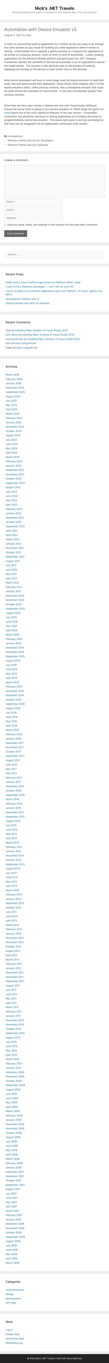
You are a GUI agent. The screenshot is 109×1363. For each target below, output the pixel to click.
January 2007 (13, 1219)
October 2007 (14, 1180)
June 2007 (12, 1197)
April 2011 (11, 1003)
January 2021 (13, 591)
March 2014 (12, 890)
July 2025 (11, 400)
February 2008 (14, 1163)
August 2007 (13, 1189)
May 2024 (11, 448)
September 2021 (15, 556)
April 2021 (11, 578)
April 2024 (11, 452)
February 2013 (14, 929)
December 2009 (15, 1072)
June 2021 (11, 569)
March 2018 (12, 730)
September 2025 (15, 392)
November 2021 (15, 548)
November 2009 (15, 1076)
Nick (8, 330)
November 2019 (15, 652)
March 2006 (13, 1262)
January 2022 (13, 543)
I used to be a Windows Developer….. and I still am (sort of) (39, 286)
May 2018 (11, 721)
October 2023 (14, 478)
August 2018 (13, 708)
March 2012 (12, 959)
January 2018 (13, 738)
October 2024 (14, 431)
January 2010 (13, 1067)
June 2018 (11, 717)
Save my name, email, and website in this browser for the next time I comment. (52, 224)
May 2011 (11, 998)
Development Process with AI (22, 299)
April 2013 (11, 920)
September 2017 (15, 756)
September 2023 (15, 483)
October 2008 (14, 1132)
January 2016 (13, 807)
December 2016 (15, 786)
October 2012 (13, 946)
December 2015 (15, 812)
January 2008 (13, 1167)
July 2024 (11, 439)
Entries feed (12, 1334)
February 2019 (14, 686)
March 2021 (12, 582)
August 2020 (13, 613)
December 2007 (15, 1171)
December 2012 (15, 937)
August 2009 (13, 1089)
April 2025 (11, 409)
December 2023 (15, 470)
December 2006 (15, 1223)
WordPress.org (14, 1343)
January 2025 (13, 422)
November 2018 (15, 695)
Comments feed (15, 1338)
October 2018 (13, 699)
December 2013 (15, 903)
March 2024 (12, 457)
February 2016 (14, 803)
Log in (9, 1329)
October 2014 (13, 859)
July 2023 (11, 491)
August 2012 (13, 951)
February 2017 (14, 777)
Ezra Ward (11, 334)
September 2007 (15, 1184)
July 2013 (11, 911)
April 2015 (11, 838)
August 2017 (13, 760)
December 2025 (15, 387)
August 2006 (13, 1241)
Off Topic (11, 1302)
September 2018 (15, 704)
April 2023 (11, 504)
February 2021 (14, 587)
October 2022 (13, 522)
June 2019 (12, 669)
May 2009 (11, 1102)
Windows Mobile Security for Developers (31, 140)
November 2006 (15, 1228)
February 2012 (14, 963)
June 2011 (11, 994)
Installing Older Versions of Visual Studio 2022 (41, 330)
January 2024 (13, 465)
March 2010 (12, 1059)
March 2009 (13, 1111)
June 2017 (11, 764)
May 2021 (11, 574)
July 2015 (11, 825)
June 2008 (12, 1145)
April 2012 (11, 955)
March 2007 (12, 1210)
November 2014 (15, 855)
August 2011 (13, 985)
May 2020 (11, 626)
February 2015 (14, 847)
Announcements (15, 1289)
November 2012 (15, 942)
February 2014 (14, 894)
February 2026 (14, 379)
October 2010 (13, 1029)
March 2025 (12, 413)
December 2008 (15, 1124)
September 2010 (15, 1033)
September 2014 (15, 864)
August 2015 (13, 821)
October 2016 (13, 790)
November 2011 (15, 977)
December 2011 (14, 972)
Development (15, 136)
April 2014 (11, 885)
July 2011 (11, 989)
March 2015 (12, 842)
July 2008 (11, 1141)
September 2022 (15, 526)
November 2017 (15, 747)
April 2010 (11, 1054)
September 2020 (15, 608)
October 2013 (13, 907)
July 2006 (11, 1245)
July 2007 (11, 1193)
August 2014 (13, 868)
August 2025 (13, 396)
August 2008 (13, 1137)
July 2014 (11, 873)
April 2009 (12, 1106)
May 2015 (11, 833)
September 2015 (15, 816)
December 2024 (15, 426)
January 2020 (13, 643)
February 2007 (14, 1215)
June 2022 (12, 530)
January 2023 (13, 513)
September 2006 (15, 1236)
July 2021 (11, 565)
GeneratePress (74, 1358)
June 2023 (12, 496)
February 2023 (14, 509)
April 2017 (11, 773)
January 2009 (14, 1119)
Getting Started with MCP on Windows (28, 303)
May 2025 (11, 405)
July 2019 (11, 665)
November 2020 (15, 600)
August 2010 (13, 1037)
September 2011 (15, 981)
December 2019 (15, 647)
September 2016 (15, 795)
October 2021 (13, 552)
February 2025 (14, 418)
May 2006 (11, 1254)
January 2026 (13, 383)
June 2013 (12, 916)
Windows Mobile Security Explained (28, 144)
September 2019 (15, 656)
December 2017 (15, 743)
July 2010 (11, 1041)
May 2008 (11, 1150)
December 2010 (15, 1020)
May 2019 (11, 673)
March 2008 (12, 1158)
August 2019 (13, 660)
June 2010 (12, 1046)
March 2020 (12, 634)
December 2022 (15, 517)
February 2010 (14, 1063)
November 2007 (15, 1176)
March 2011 (12, 1007)
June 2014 (12, 877)
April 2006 (12, 1258)
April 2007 (11, 1206)
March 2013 (12, 925)
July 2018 (11, 712)
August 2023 (13, 487)
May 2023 (11, 500)
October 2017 (13, 751)
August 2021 (13, 561)
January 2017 (13, 782)
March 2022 (12, 539)
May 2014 (11, 881)
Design (9, 1294)
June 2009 (12, 1098)
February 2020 (14, 639)
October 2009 (14, 1080)
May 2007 (11, 1202)
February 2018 (14, 734)
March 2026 (12, 374)
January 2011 (13, 1015)
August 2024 (13, 435)
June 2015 (11, 829)
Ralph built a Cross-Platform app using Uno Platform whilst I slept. (43, 282)
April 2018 (11, 725)
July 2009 (11, 1093)
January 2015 (13, 851)
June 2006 (12, 1249)
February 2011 (14, 1011)
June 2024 (12, 444)
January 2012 (13, 968)
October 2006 (14, 1232)
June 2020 (12, 621)
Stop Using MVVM (25, 343)
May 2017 (11, 769)
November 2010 (15, 1024)
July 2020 (11, 617)
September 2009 (15, 1085)
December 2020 (15, 595)
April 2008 (11, 1154)
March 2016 (12, 799)
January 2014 (13, 899)
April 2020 (11, 630)
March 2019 (12, 682)
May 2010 (11, 1050)
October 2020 (14, 604)
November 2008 (15, 1128)
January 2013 (13, 933)
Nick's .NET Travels (54, 8)
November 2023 (15, 474)
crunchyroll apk (14, 339)
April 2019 (11, 678)
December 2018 (15, 691)
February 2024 (14, 461)
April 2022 (11, 535)
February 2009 (14, 1115)
